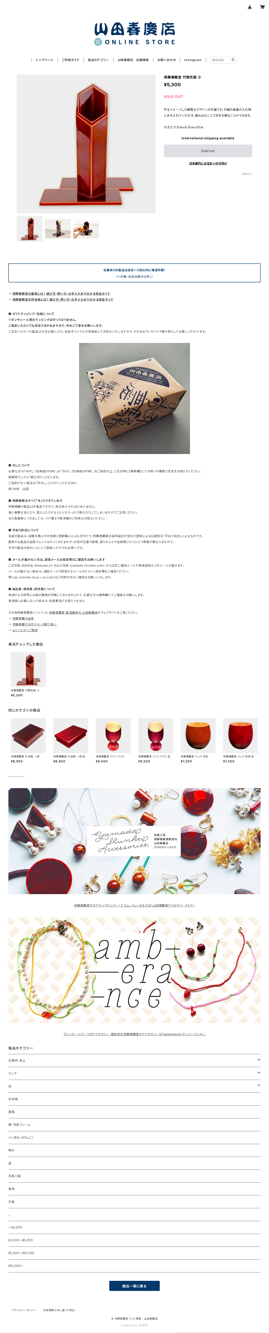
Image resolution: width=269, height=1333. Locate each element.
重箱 (11, 1112)
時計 (11, 1150)
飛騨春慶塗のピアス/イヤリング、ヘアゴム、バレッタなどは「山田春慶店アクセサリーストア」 (134, 905)
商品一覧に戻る (134, 1286)
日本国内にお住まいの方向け (208, 163)
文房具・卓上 (17, 1060)
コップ (12, 1073)
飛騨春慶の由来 (23, 618)
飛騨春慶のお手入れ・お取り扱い (35, 624)
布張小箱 (14, 1176)
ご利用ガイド (70, 60)
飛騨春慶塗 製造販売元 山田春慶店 (73, 612)
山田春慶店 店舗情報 (133, 60)
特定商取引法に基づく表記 (59, 1310)
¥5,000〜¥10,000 (21, 1253)
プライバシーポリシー (24, 1310)
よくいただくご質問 (25, 630)
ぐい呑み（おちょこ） (21, 1137)
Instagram (193, 60)
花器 (11, 1201)
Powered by (130, 1325)
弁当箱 (13, 1099)
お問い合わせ (166, 60)
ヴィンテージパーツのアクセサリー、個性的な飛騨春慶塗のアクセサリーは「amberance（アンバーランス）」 (134, 1034)
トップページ (44, 60)
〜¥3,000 (15, 1227)
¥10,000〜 (16, 1266)
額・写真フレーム (19, 1124)
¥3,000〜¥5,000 (20, 1240)
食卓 (11, 1189)
